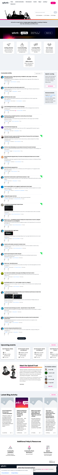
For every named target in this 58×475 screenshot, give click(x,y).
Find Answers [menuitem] (28, 1)
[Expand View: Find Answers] (31, 1)
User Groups (49, 48)
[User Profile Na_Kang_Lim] (2, 127)
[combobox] (46, 12)
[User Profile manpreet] (2, 116)
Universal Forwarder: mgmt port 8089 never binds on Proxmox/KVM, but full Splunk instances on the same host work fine (21, 137)
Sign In (53, 2)
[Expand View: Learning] (47, 1)
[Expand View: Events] (36, 1)
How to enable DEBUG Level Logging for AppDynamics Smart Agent (18, 186)
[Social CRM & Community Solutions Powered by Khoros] (51, 461)
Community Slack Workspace (29, 451)
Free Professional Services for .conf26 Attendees (14, 106)
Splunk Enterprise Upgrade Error (11, 167)
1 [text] (4, 84)
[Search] (55, 12)
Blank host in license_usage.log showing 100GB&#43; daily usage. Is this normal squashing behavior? (20, 77)
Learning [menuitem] (45, 1)
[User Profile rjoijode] (2, 292)
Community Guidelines (10, 451)
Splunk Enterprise (13, 81)
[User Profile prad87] (2, 328)
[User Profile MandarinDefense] (2, 97)
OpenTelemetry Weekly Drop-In (7, 349)
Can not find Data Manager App (10, 126)
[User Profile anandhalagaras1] (2, 157)
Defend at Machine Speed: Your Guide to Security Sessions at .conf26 (22, 413)
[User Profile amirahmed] (2, 87)
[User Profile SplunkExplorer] (2, 136)
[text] (5, 83)
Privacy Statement (5, 472)
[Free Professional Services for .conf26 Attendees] (7, 403)
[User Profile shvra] (2, 308)
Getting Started (8, 48)
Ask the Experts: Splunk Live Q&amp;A (23, 349)
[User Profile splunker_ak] (2, 220)
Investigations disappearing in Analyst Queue (13, 204)
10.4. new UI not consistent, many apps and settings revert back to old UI (19, 272)
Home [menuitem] (12, 1)
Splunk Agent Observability (30, 22)
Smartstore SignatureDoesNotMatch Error (13, 328)
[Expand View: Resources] (15, 4)
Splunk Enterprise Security (16, 214)
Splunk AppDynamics (15, 121)
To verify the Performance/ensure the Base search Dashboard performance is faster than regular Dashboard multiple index (22, 292)
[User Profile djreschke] (2, 263)
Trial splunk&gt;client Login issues (11, 230)
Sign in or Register (45, 469)
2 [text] (4, 113)
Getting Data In (15, 91)
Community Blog (22, 48)
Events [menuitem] (34, 1)
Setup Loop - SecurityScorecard (11, 263)
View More (53, 344)
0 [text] (4, 103)
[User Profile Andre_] (2, 273)
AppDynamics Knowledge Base (19, 190)
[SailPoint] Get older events (10, 96)
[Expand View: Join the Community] (23, 1)
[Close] (31, 469)
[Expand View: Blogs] (41, 1)
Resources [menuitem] (13, 4)
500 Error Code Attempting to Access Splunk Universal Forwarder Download (20, 147)
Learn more (22, 384)
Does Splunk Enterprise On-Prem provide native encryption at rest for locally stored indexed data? (21, 318)
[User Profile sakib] (2, 77)
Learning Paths (36, 48)
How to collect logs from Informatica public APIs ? (14, 87)
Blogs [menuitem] (40, 1)
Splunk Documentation (48, 451)
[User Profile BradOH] (2, 177)
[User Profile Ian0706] (2, 204)
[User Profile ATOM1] (2, 167)
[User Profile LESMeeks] (2, 196)
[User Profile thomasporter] (2, 147)
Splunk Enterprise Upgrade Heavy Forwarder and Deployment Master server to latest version (21, 157)
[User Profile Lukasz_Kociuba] (2, 186)
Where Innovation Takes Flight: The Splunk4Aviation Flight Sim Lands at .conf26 (36, 413)
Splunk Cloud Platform (16, 238)
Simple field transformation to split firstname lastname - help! (16, 176)
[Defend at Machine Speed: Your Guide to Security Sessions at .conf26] (21, 403)
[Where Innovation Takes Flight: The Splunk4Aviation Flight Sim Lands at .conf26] (36, 403)
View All (50, 386)
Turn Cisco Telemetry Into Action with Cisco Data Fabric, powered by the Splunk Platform (50, 414)
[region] (16, 471)
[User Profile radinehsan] (2, 318)
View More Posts (21, 338)
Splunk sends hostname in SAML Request (12, 253)
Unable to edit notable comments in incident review (14, 244)
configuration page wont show (10, 196)
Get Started (50, 86)
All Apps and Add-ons (17, 198)
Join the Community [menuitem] (19, 1)
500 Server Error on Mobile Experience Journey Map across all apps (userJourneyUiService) (18, 116)
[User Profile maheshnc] (2, 244)
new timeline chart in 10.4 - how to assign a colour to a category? (17, 282)
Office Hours (29, 61)
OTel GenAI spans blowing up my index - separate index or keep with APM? (19, 307)
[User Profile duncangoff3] (2, 107)
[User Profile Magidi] (2, 230)
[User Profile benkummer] (2, 254)
